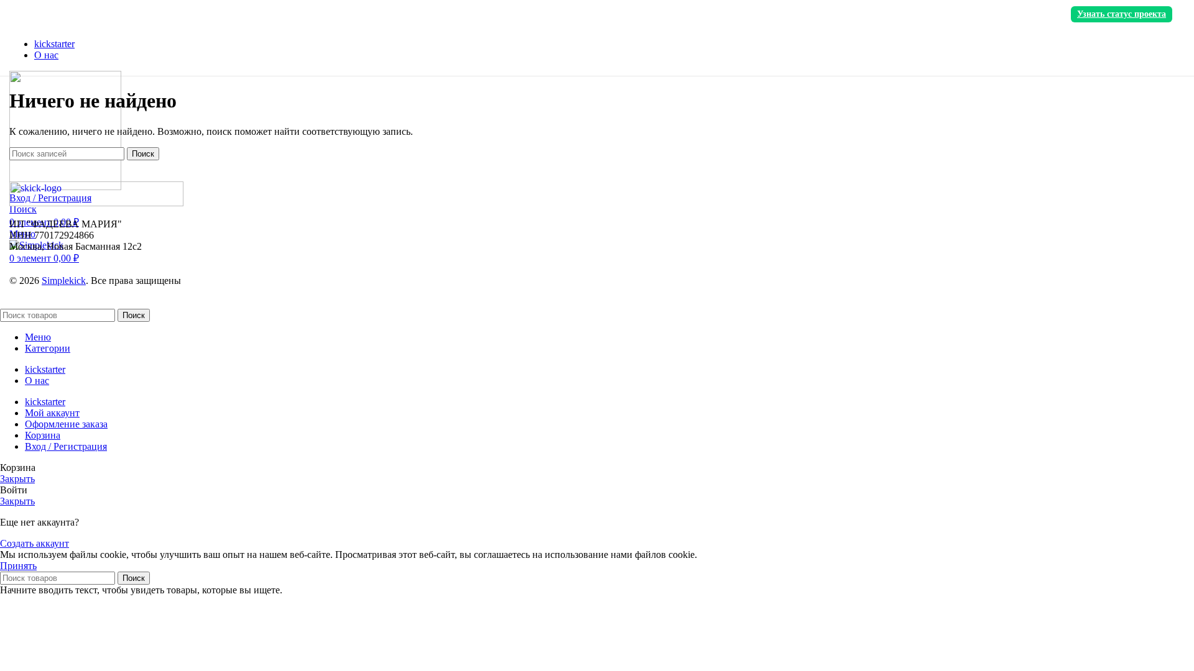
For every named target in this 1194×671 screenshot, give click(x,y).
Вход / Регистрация (66, 446)
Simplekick (64, 280)
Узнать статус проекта (1121, 14)
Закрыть (17, 478)
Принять (18, 565)
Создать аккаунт (34, 543)
